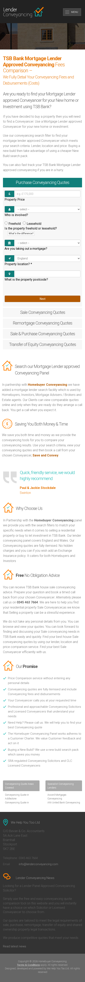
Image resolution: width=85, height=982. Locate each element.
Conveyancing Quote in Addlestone (17, 796)
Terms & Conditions (28, 965)
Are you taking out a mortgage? (26, 249)
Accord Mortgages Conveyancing (56, 796)
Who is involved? (16, 215)
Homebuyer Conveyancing (47, 385)
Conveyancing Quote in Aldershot (17, 804)
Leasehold (34, 224)
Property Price (15, 199)
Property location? (18, 264)
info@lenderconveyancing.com (38, 864)
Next (42, 298)
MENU (74, 12)
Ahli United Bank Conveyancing (63, 802)
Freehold (14, 224)
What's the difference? (21, 233)
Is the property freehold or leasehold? (31, 231)
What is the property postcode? (26, 279)
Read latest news (14, 946)
